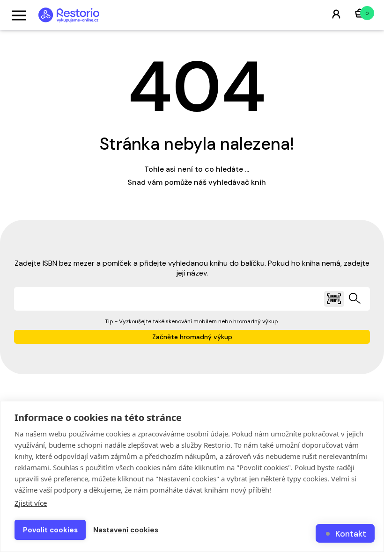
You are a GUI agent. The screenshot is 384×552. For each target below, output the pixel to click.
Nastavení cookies (125, 530)
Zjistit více (31, 503)
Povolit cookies (50, 530)
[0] (359, 14)
